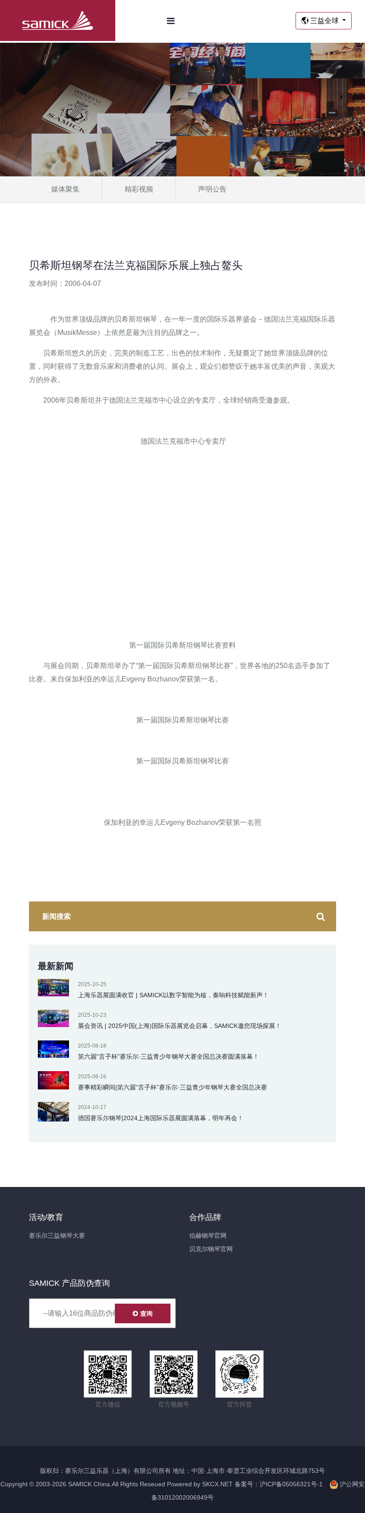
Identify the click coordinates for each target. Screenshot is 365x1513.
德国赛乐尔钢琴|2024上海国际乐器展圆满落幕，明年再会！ (160, 1117)
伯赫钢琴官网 (208, 1235)
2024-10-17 (92, 1107)
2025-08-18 (92, 1046)
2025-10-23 (92, 1015)
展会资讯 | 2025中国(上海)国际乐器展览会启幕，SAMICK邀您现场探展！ (179, 1025)
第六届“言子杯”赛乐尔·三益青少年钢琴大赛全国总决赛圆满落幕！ (168, 1056)
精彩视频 (139, 189)
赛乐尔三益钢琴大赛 (57, 1235)
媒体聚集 (65, 189)
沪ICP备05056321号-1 (291, 1484)
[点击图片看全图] (182, 523)
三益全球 (324, 20)
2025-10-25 (92, 984)
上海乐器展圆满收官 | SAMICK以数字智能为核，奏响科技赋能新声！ (173, 995)
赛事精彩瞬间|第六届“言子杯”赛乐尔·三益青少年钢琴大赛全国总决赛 (172, 1087)
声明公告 (212, 189)
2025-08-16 (92, 1076)
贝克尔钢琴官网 (211, 1248)
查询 (146, 1313)
